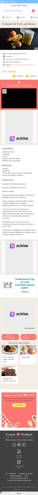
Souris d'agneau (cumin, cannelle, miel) (8, 359)
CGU (26, 476)
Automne (9, 67)
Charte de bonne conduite (19, 478)
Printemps (26, 65)
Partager (33, 76)
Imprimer (20, 76)
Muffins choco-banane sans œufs (9, 380)
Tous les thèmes (10, 473)
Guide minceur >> (10, 2)
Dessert (14, 65)
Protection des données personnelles (19, 480)
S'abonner (19, 405)
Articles (22, 17)
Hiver (20, 65)
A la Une (8, 17)
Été (32, 65)
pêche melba (26, 357)
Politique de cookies (26, 473)
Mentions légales (15, 476)
